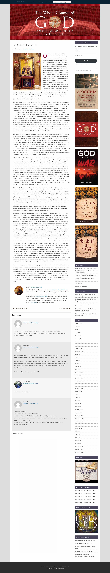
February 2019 (79, 409)
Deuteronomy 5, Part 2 (81, 493)
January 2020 (78, 375)
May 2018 (78, 437)
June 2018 (78, 434)
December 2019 (79, 379)
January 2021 (78, 339)
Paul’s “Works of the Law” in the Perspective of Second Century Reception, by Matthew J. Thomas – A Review (86, 270)
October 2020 (78, 348)
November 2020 (79, 345)
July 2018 (77, 431)
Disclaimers (61, 568)
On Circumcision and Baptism (21, 308)
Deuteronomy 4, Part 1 (81, 502)
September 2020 (79, 351)
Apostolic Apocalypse (80, 540)
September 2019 (79, 388)
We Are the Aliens (79, 543)
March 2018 (78, 443)
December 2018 (79, 415)
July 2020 (77, 357)
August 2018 (78, 428)
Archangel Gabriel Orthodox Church (58, 290)
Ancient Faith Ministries (20, 2)
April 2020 (78, 366)
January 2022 (78, 323)
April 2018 (78, 440)
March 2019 (78, 406)
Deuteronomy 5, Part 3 (81, 490)
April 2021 (78, 332)
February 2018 (79, 446)
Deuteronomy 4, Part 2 (81, 499)
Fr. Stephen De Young (28, 49)
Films (73, 2)
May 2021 (78, 329)
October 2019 (78, 385)
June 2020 (78, 360)
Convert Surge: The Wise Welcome (84, 546)
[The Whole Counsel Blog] (55, 35)
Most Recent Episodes (83, 487)
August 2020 (78, 354)
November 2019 (79, 382)
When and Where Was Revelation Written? (86, 275)
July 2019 (77, 394)
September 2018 (79, 425)
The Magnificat (79, 283)
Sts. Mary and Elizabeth (81, 286)
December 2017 (79, 449)
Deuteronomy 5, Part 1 (81, 496)
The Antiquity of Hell (64, 308)
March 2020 (78, 369)
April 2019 (78, 403)
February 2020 (79, 372)
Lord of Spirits (33, 302)
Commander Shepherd (80, 551)
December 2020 (79, 342)
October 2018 (78, 422)
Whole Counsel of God (41, 296)
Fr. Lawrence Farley (80, 294)
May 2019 (78, 400)
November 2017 (79, 452)
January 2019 (78, 412)
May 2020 (78, 363)
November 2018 (79, 419)
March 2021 (78, 335)
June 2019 (78, 397)
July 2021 (77, 326)
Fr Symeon (78, 313)
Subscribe (86, 61)
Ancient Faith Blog (52, 568)
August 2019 (78, 391)
